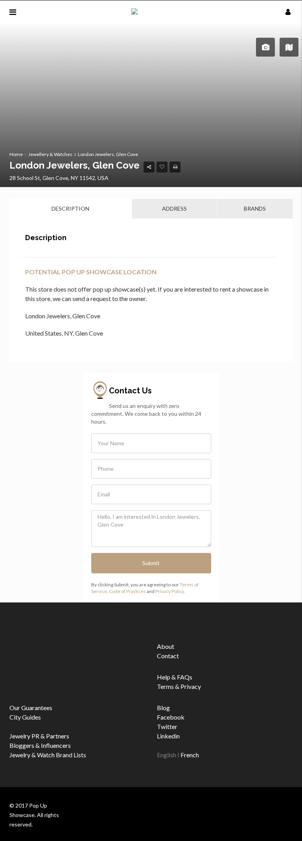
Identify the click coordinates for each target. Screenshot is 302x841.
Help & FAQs (174, 677)
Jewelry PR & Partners (39, 736)
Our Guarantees (30, 707)
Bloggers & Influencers (40, 745)
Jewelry (19, 754)
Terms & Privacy (179, 686)
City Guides (25, 717)
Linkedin (168, 736)
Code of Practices (127, 591)
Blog (163, 707)
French (189, 754)
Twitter (167, 726)
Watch (46, 754)
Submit (151, 563)
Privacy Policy (169, 591)
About (165, 646)
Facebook (170, 717)
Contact (168, 655)
